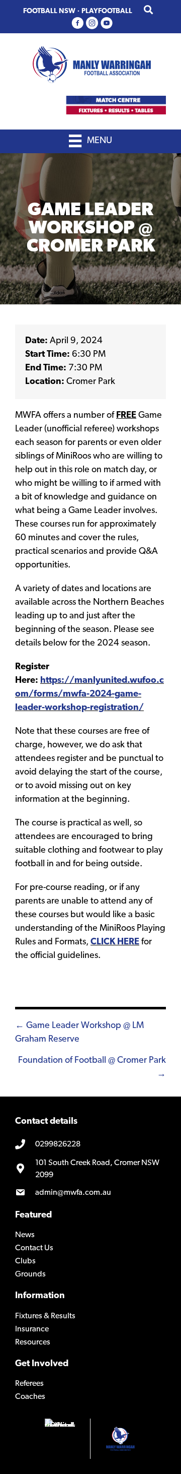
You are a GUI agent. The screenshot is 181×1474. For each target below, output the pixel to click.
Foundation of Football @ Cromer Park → (92, 1067)
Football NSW (49, 11)
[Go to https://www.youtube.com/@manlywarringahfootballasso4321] (107, 24)
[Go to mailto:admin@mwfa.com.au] (90, 1193)
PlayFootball (106, 11)
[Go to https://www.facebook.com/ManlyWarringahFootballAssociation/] (77, 24)
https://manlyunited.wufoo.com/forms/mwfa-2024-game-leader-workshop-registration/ (89, 694)
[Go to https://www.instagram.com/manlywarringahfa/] (92, 24)
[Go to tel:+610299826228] (90, 1145)
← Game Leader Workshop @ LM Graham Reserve (79, 1032)
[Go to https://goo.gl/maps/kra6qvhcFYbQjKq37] (90, 1169)
